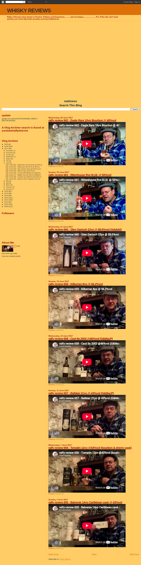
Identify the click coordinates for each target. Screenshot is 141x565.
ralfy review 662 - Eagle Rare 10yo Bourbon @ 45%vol (82, 120)
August (8, 159)
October (9, 155)
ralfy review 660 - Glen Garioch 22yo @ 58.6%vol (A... (24, 169)
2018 (6, 146)
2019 (6, 144)
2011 (6, 202)
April (7, 183)
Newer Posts (53, 554)
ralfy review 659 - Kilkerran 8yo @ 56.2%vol (75, 284)
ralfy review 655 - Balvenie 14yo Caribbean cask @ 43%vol (85, 502)
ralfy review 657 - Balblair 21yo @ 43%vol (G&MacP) (81, 393)
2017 (6, 148)
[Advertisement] (70, 41)
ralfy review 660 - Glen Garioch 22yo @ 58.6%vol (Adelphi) (85, 229)
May (7, 181)
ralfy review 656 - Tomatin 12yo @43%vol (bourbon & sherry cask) (89, 447)
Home (94, 554)
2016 (6, 191)
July (7, 161)
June (8, 163)
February (9, 187)
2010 (6, 204)
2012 (6, 200)
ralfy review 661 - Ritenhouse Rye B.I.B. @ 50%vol (79, 174)
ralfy (18, 246)
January (9, 189)
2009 (6, 206)
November (9, 153)
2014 (6, 195)
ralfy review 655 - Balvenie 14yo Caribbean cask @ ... (23, 179)
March (8, 185)
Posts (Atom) (65, 559)
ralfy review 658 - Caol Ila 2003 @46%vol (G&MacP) (80, 338)
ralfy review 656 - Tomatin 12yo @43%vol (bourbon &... (24, 177)
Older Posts (134, 554)
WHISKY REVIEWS (29, 10)
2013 (6, 198)
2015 (6, 193)
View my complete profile (11, 256)
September (10, 157)
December (9, 150)
